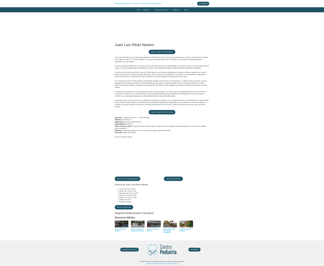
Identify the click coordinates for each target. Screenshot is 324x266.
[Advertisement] (162, 25)
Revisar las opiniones (124, 207)
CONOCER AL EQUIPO (129, 249)
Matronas (176, 10)
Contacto (175, 263)
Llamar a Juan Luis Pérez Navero (162, 52)
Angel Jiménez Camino (120, 230)
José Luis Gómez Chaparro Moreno (137, 230)
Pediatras (146, 10)
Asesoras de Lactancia (161, 10)
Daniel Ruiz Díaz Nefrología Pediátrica (169, 230)
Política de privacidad (152, 263)
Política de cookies (165, 263)
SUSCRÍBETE (203, 3)
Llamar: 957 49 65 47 (173, 179)
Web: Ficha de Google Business (127, 179)
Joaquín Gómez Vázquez (185, 230)
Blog (185, 10)
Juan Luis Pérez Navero (153, 230)
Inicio (138, 10)
